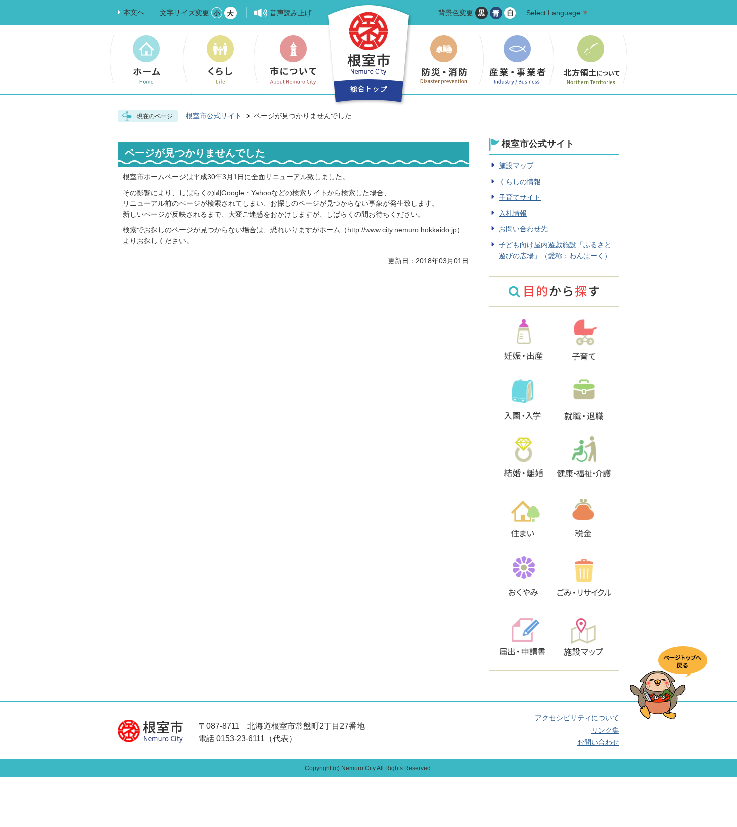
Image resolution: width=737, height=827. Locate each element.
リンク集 (605, 730)
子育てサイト (520, 197)
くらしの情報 (520, 182)
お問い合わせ (598, 742)
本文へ (133, 12)
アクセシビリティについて (577, 718)
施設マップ (516, 165)
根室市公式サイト (214, 116)
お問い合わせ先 (523, 229)
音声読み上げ (291, 13)
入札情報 (513, 213)
